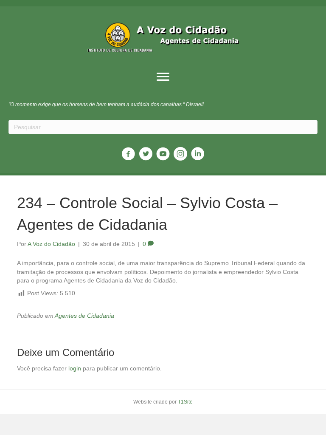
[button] (163, 77)
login (74, 368)
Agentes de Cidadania (84, 315)
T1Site (185, 402)
